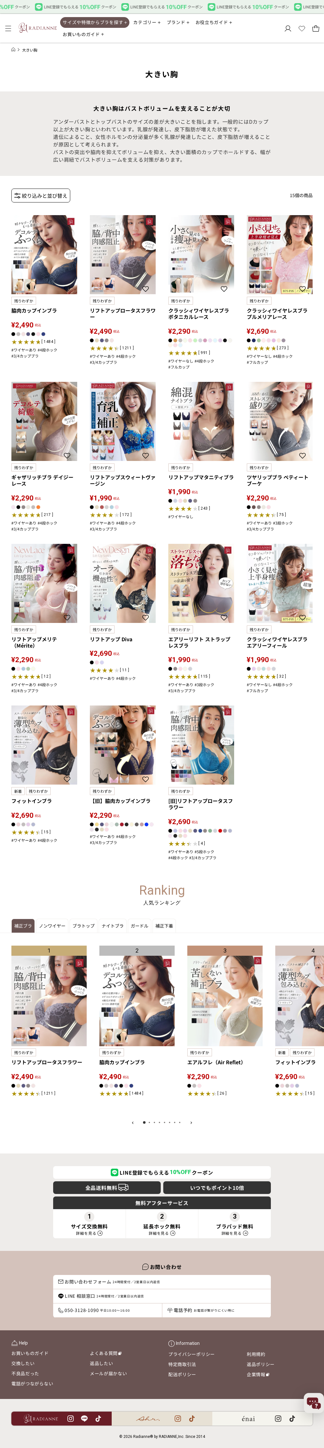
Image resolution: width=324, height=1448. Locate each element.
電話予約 (204, 1310)
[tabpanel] (162, 1032)
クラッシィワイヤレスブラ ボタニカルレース (198, 313)
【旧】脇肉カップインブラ (120, 801)
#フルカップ (179, 366)
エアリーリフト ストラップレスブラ (199, 642)
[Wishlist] (302, 28)
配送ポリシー (182, 1374)
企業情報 (258, 1375)
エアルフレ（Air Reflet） (216, 1062)
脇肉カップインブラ (34, 310)
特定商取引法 (182, 1364)
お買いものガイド (30, 1353)
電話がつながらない (32, 1383)
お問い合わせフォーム (112, 1281)
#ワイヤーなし (180, 360)
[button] (8, 28)
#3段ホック (283, 522)
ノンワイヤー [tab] (52, 926)
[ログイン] (288, 28)
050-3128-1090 (97, 1310)
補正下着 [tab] (164, 926)
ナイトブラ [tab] (113, 926)
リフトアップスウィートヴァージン (123, 480)
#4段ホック (47, 349)
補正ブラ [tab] (23, 926)
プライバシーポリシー (191, 1354)
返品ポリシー (261, 1364)
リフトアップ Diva (111, 639)
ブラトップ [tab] (83, 926)
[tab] (144, 1122)
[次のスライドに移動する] (191, 1122)
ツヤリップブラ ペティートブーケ (277, 480)
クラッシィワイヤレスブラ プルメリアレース (277, 313)
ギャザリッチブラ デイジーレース (42, 480)
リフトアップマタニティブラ (201, 477)
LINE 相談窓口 (104, 1296)
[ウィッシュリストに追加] (67, 289)
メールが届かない (108, 1373)
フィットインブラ (31, 801)
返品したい (101, 1363)
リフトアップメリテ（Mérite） (34, 642)
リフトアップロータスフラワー (123, 313)
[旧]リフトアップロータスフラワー (200, 804)
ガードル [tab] (139, 926)
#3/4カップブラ (25, 355)
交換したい (23, 1363)
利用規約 (256, 1354)
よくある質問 (106, 1354)
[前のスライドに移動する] (133, 1122)
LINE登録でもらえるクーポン (166, 1172)
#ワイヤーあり (23, 349)
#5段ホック (204, 851)
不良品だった (25, 1373)
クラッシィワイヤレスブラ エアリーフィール (277, 642)
